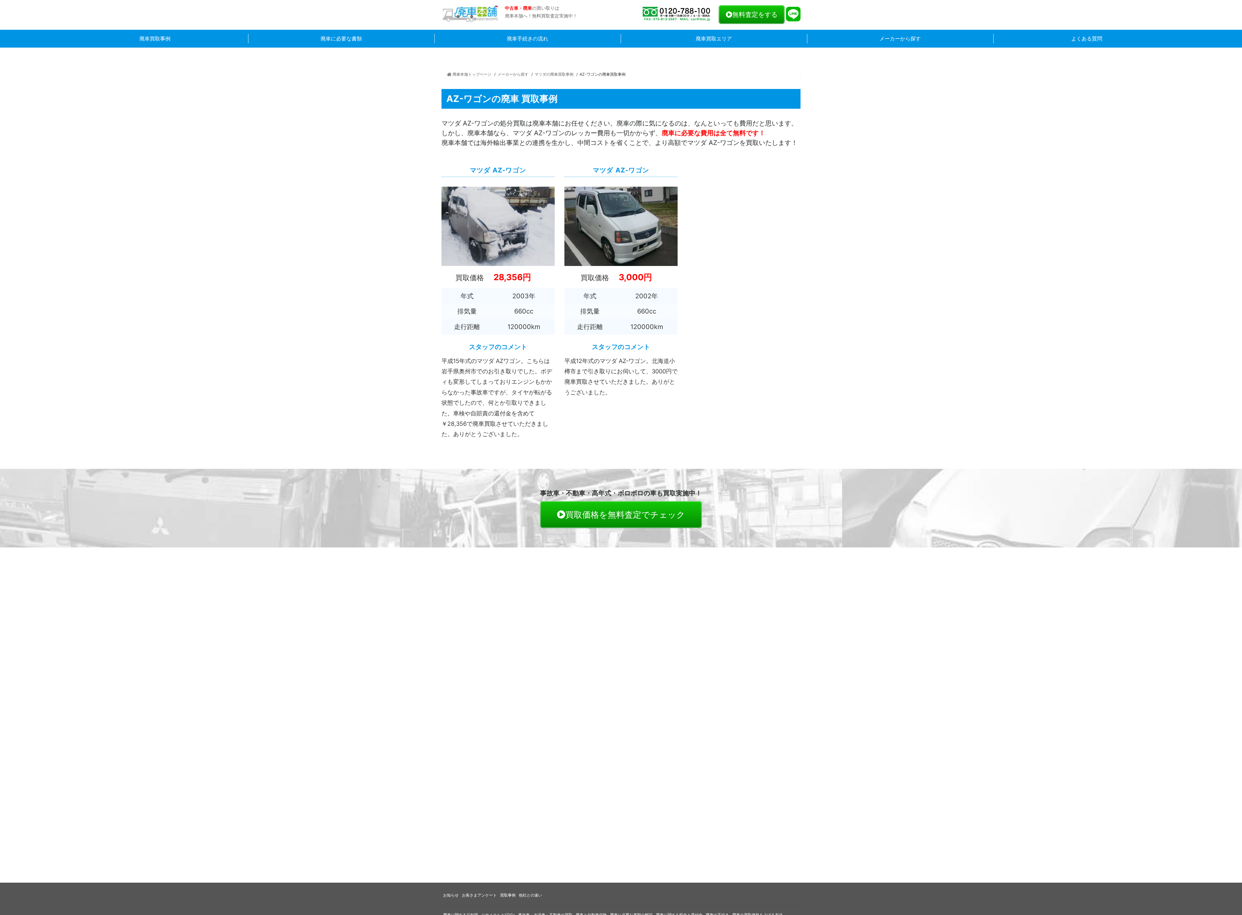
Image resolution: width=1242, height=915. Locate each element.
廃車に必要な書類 (341, 38)
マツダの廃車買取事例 (554, 74)
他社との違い (530, 895)
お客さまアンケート (479, 895)
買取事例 (508, 895)
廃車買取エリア (714, 38)
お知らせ (451, 895)
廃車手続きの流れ (527, 38)
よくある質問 (1086, 38)
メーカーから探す (900, 38)
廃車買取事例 (154, 38)
